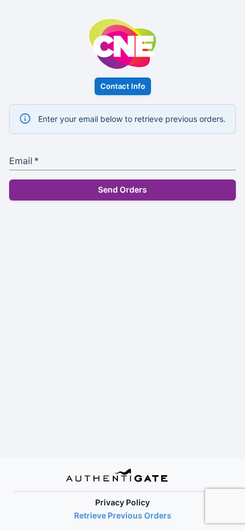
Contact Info (122, 86)
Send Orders (122, 189)
